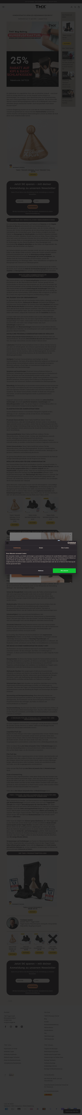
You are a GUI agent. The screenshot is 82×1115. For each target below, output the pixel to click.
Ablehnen (40, 570)
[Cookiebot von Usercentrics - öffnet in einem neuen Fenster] (69, 543)
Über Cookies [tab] (65, 547)
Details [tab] (41, 547)
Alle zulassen (64, 570)
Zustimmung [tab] (17, 547)
